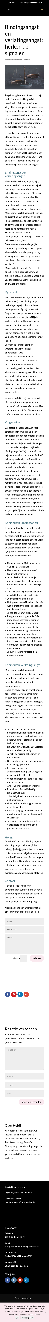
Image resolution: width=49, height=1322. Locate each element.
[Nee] (45, 1312)
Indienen (36, 958)
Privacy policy (27, 1318)
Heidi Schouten (15, 59)
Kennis (27, 59)
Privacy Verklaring (23, 1298)
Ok (17, 1318)
